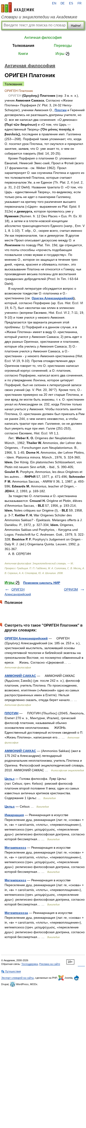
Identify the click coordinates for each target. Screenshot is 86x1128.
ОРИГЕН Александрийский (26, 638)
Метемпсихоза (16, 913)
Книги (23, 54)
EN (54, 3)
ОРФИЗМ (71, 589)
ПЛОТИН (11, 713)
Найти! (76, 25)
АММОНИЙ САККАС (20, 676)
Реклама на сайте (49, 964)
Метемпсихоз (15, 880)
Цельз (9, 778)
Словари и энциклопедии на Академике (39, 17)
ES (71, 3)
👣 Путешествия (11, 971)
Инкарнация (14, 815)
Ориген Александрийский (52, 298)
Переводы (63, 46)
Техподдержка (29, 964)
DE (63, 3)
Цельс (10, 806)
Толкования (23, 46)
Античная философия (43, 38)
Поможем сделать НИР (41, 583)
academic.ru (17, 7)
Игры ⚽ (62, 54)
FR (79, 3)
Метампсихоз (15, 847)
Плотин (61, 110)
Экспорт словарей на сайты (17, 977)
